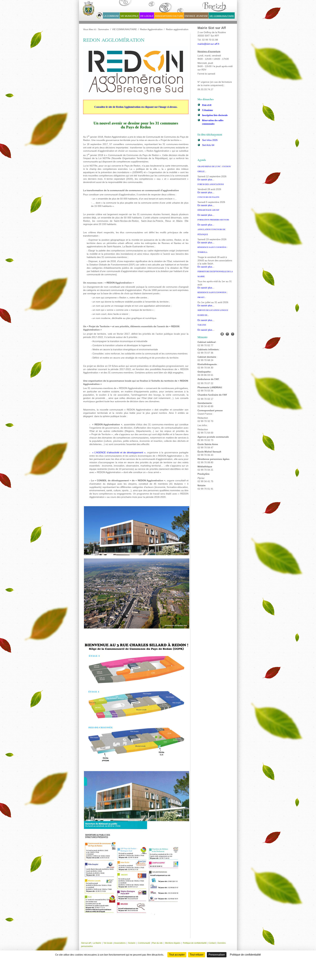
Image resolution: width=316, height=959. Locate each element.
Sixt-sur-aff (86, 943)
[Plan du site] (233, 334)
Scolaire (131, 943)
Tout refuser (196, 954)
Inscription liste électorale (215, 115)
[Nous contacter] (227, 334)
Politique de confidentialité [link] (245, 954)
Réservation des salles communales (212, 122)
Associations (120, 943)
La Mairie (97, 943)
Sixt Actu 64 (208, 145)
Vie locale (108, 943)
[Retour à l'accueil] (92, 10)
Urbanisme (207, 110)
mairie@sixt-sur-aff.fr (208, 44)
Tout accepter (177, 954)
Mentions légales (173, 943)
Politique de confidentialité (195, 943)
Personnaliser (217, 954)
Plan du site (157, 943)
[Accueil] (222, 334)
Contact (212, 943)
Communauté (144, 943)
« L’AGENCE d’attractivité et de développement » (118, 452)
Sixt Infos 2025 (210, 140)
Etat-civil (206, 105)
